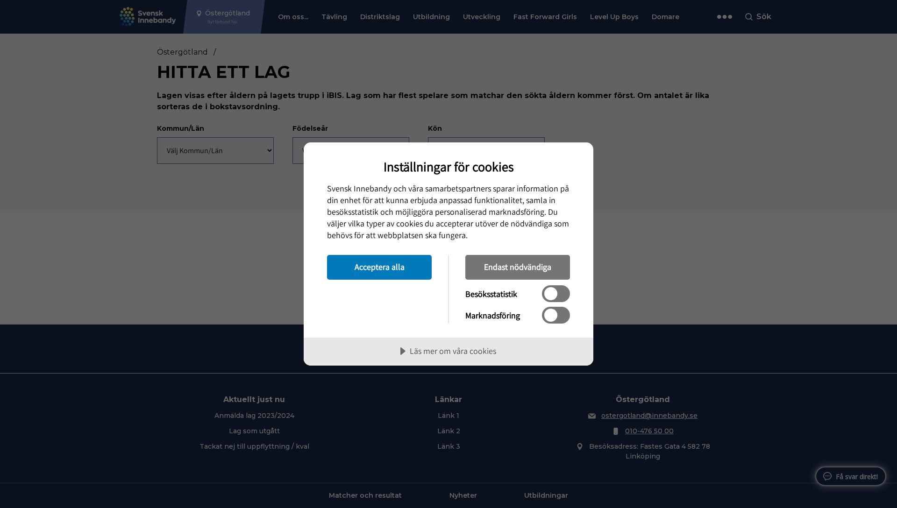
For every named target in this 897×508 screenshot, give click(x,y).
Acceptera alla (380, 266)
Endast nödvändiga (517, 266)
